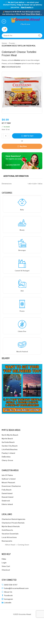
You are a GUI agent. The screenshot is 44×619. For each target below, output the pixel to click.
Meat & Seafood (22, 351)
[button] (4, 21)
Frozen (12, 43)
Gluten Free (22, 331)
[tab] (16, 176)
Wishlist (17, 60)
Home (4, 43)
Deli (22, 291)
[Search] (39, 35)
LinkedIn (7, 603)
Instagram (8, 599)
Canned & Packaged (22, 271)
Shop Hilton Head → (34, 14)
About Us (8, 592)
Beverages (22, 250)
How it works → (27, 7)
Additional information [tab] (16, 176)
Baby (22, 210)
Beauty (22, 230)
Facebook (8, 595)
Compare (17, 63)
